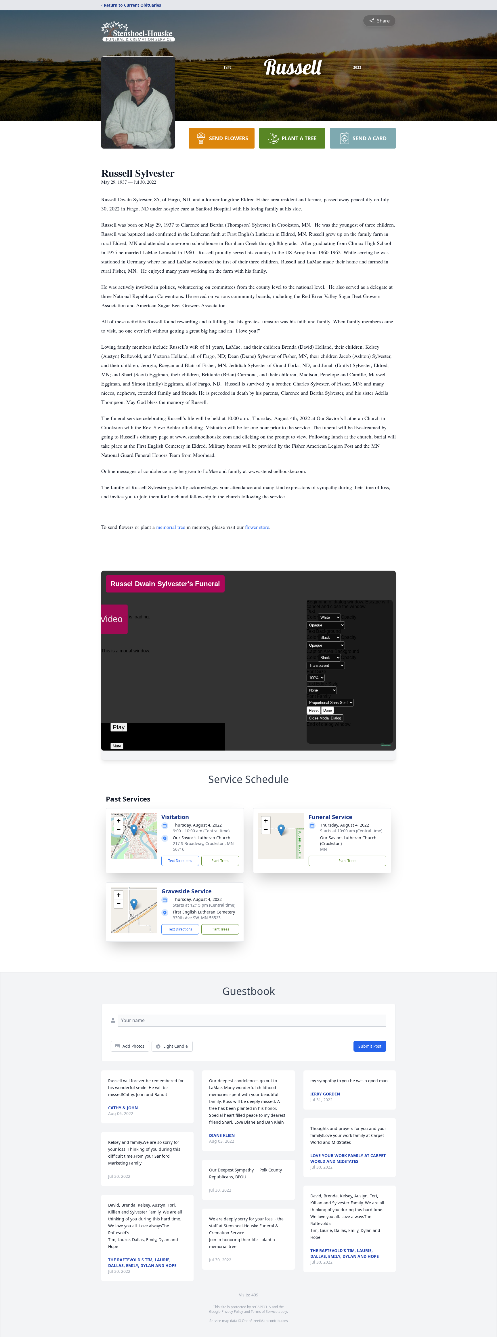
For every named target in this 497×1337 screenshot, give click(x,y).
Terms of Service (264, 1311)
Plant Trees (220, 860)
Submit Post (369, 1046)
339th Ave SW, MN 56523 (197, 917)
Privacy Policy (232, 1311)
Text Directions (180, 860)
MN (323, 849)
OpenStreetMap (254, 1320)
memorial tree (170, 526)
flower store (257, 526)
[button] (133, 830)
